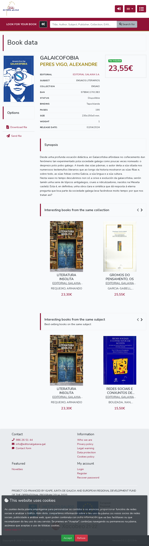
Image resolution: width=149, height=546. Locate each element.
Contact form (23, 448)
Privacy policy (85, 444)
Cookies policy (85, 456)
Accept (68, 538)
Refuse (81, 538)
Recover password (88, 477)
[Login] (119, 8)
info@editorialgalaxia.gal (30, 444)
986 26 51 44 (24, 440)
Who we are (84, 440)
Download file (18, 127)
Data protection (86, 452)
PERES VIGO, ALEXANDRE (68, 64)
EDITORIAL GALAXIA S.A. (86, 74)
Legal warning (85, 448)
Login (80, 469)
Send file (16, 136)
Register (82, 473)
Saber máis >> (13, 529)
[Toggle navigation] (141, 8)
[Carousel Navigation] (140, 210)
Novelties (17, 469)
